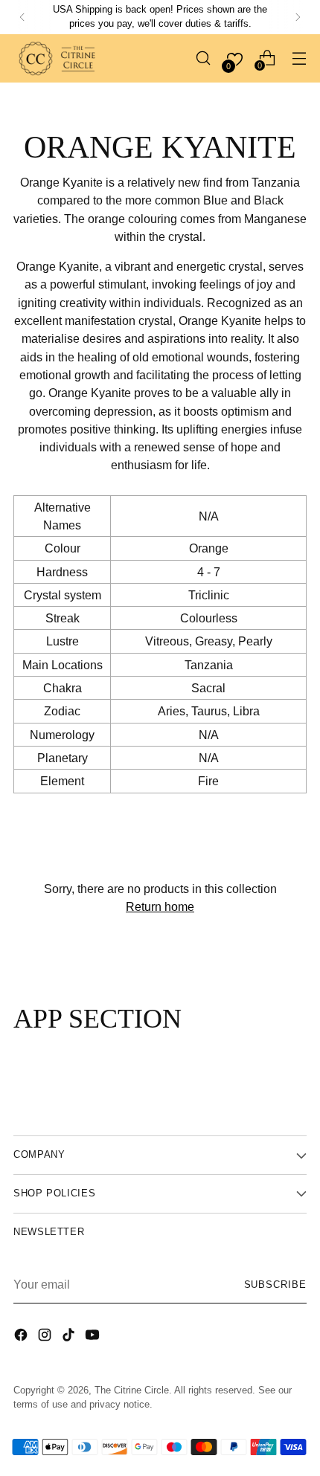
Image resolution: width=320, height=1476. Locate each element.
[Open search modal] (203, 58)
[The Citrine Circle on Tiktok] (70, 1337)
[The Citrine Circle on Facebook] (22, 1337)
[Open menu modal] (299, 58)
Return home (160, 906)
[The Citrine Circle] (58, 58)
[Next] (297, 17)
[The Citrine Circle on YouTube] (94, 1337)
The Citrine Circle (132, 1390)
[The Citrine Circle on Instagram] (46, 1337)
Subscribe (275, 1285)
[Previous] (22, 17)
